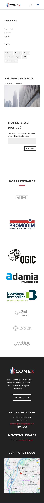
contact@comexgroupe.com (22, 424)
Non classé (8, 32)
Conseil (26, 53)
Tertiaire (7, 36)
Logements (8, 29)
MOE (24, 57)
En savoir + (22, 397)
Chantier (18, 53)
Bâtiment (8, 53)
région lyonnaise (11, 61)
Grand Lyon (9, 57)
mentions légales (25, 440)
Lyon (18, 57)
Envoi (30, 148)
